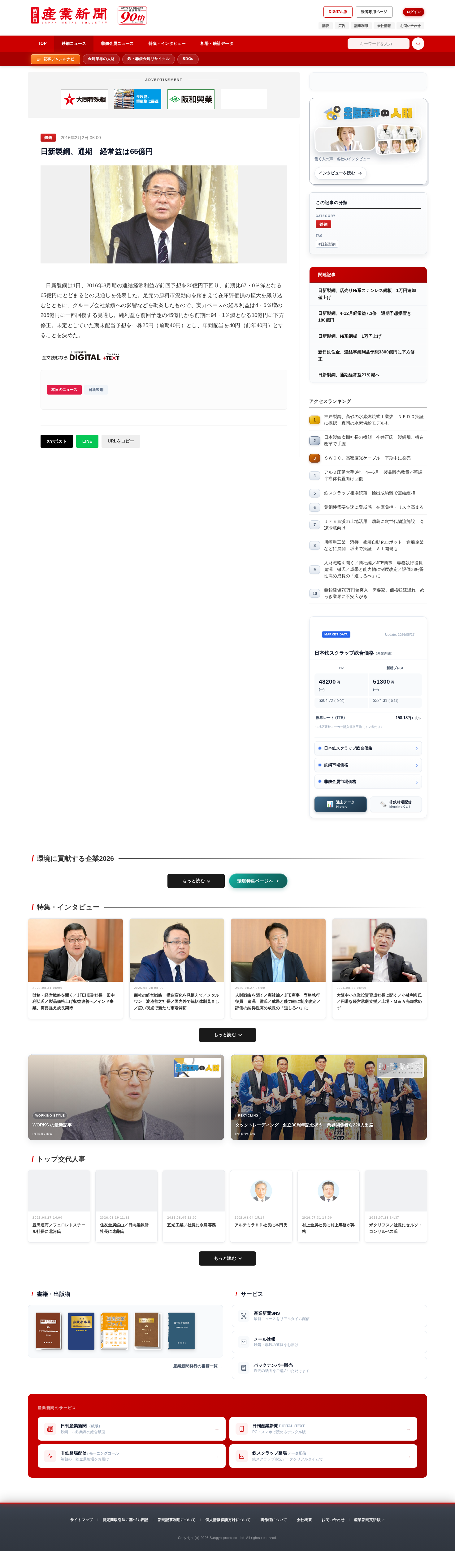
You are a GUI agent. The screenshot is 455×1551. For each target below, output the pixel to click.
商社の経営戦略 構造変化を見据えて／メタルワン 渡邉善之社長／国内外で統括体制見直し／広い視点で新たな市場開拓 (176, 1002)
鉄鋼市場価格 (336, 765)
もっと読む (193, 880)
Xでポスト (57, 441)
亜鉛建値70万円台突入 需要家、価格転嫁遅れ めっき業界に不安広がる (374, 593)
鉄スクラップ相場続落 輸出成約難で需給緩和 (369, 492)
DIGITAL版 (338, 12)
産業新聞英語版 (367, 1520)
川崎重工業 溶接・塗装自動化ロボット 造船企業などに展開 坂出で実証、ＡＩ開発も (374, 545)
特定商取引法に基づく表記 (125, 1520)
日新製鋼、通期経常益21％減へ (348, 374)
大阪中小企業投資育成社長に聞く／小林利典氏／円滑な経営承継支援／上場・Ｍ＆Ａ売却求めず (379, 1002)
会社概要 (304, 1520)
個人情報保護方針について (228, 1520)
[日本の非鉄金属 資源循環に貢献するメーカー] (181, 1331)
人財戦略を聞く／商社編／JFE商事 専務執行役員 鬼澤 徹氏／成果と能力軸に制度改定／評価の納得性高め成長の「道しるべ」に (375, 569)
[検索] (418, 43)
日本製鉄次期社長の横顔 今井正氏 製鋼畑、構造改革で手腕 (374, 440)
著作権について (274, 1520)
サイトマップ (81, 1520)
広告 (341, 26)
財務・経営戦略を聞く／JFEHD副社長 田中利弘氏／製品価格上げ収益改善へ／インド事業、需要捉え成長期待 (73, 1002)
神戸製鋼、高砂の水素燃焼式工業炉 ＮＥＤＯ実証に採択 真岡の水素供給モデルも (374, 419)
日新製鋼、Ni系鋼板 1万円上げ (349, 336)
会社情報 (384, 26)
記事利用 (361, 26)
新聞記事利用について (177, 1520)
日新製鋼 (96, 389)
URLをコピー (121, 440)
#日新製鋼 (327, 243)
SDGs (188, 59)
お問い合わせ (410, 26)
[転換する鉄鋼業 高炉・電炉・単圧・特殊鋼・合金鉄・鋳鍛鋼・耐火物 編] (49, 1331)
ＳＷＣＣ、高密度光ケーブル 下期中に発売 (367, 457)
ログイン (414, 12)
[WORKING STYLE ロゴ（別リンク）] (197, 1068)
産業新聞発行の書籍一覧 (195, 1366)
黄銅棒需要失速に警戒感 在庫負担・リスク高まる (374, 507)
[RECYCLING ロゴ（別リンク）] (400, 1068)
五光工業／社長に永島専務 (191, 1225)
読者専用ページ (374, 12)
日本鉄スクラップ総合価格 (348, 748)
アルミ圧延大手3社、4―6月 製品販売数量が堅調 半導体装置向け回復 (375, 475)
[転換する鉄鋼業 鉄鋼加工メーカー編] (148, 1331)
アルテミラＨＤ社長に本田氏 (261, 1225)
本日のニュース (64, 389)
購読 (325, 26)
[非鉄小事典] (81, 1331)
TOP (42, 43)
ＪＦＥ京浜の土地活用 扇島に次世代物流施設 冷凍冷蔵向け (374, 524)
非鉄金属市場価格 (340, 781)
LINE (87, 441)
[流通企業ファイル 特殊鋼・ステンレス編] (114, 1331)
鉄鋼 (323, 224)
